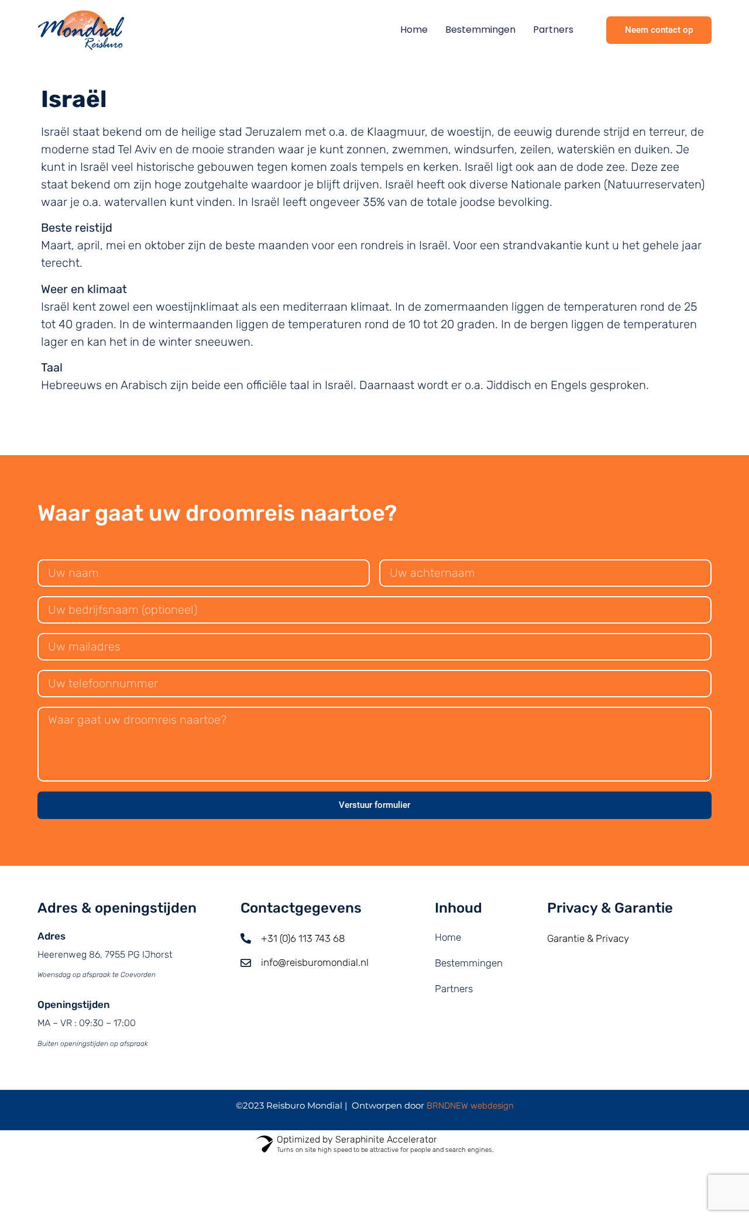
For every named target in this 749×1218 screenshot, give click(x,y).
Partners (553, 29)
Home (414, 29)
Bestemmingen (480, 29)
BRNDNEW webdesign (470, 1105)
